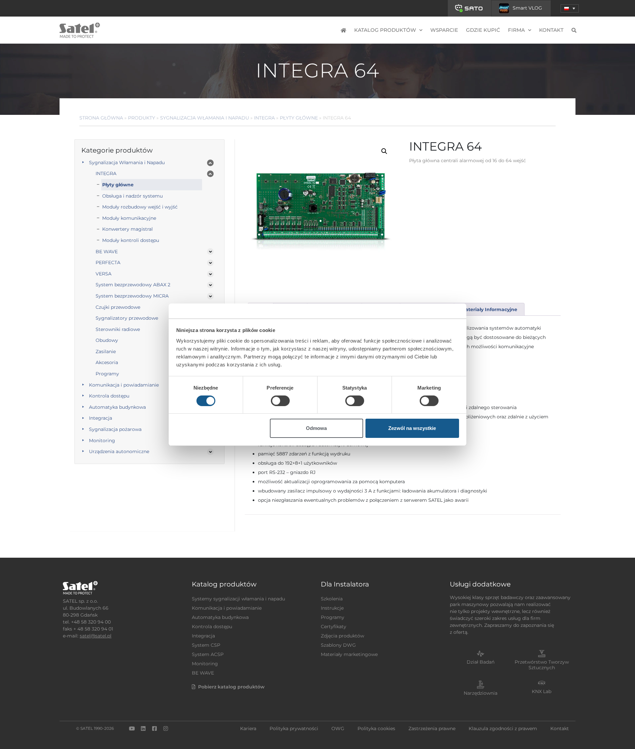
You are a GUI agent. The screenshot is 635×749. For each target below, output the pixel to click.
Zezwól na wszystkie (412, 428)
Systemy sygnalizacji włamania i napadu (238, 599)
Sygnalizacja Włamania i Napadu (204, 118)
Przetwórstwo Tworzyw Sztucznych (542, 665)
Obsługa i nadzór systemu (132, 196)
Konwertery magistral (127, 229)
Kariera (248, 728)
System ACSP (208, 654)
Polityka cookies (376, 728)
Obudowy (107, 340)
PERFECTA (108, 262)
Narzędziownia (480, 693)
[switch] (280, 401)
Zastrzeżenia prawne (431, 728)
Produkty (141, 118)
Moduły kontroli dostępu (130, 240)
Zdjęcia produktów (342, 636)
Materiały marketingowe (349, 654)
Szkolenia (332, 599)
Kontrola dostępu (109, 396)
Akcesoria (107, 362)
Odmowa (316, 428)
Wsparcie (444, 30)
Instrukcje (332, 608)
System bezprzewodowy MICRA (132, 296)
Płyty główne (299, 118)
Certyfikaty (333, 627)
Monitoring (102, 441)
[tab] (489, 309)
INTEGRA (264, 118)
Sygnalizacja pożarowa (115, 429)
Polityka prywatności (294, 728)
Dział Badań (480, 662)
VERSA (103, 274)
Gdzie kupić (483, 30)
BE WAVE (107, 252)
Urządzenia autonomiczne (119, 451)
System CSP (206, 645)
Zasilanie (106, 351)
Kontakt (551, 30)
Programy (107, 374)
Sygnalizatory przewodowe (127, 318)
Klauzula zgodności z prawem (503, 728)
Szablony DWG (338, 645)
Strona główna (101, 118)
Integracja (100, 418)
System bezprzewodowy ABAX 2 (133, 285)
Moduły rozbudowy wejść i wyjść (140, 207)
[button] (570, 8)
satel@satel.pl (95, 636)
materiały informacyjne (489, 309)
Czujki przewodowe (118, 307)
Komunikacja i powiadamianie (124, 385)
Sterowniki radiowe (118, 329)
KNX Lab (541, 691)
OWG (337, 728)
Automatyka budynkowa (117, 407)
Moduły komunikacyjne (129, 218)
